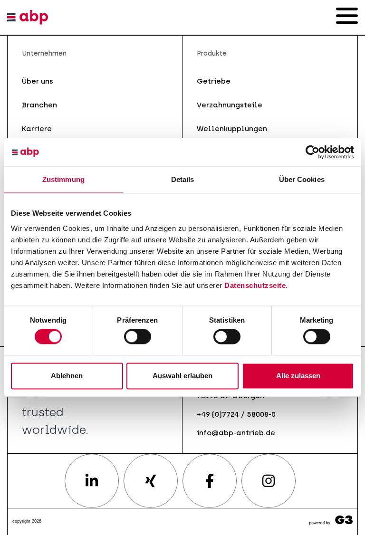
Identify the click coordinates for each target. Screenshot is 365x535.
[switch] (137, 336)
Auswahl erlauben (182, 376)
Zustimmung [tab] (63, 179)
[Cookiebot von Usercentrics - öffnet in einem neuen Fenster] (312, 152)
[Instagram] (268, 481)
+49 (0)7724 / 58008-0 (236, 414)
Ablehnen (67, 376)
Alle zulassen (298, 376)
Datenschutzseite (255, 285)
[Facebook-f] (209, 481)
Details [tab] (182, 179)
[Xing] (151, 481)
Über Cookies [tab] (302, 179)
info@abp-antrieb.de (236, 432)
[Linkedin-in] (92, 481)
